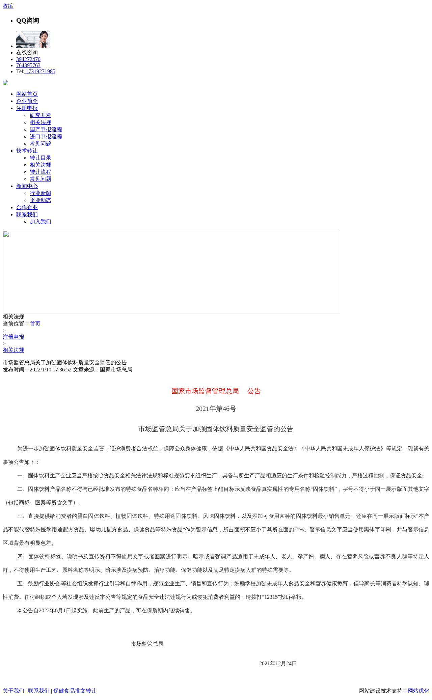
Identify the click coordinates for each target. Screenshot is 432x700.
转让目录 (40, 158)
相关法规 (40, 122)
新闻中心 (27, 186)
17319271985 (39, 71)
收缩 (8, 6)
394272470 (28, 59)
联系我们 (27, 214)
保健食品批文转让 (75, 691)
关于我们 (13, 691)
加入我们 (40, 221)
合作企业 (27, 207)
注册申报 (27, 108)
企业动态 (40, 200)
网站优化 (418, 691)
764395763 (28, 65)
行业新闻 (40, 193)
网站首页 (27, 94)
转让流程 (40, 172)
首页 (35, 324)
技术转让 (27, 150)
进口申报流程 (46, 136)
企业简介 (27, 101)
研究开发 (40, 115)
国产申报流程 (46, 129)
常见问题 (40, 143)
